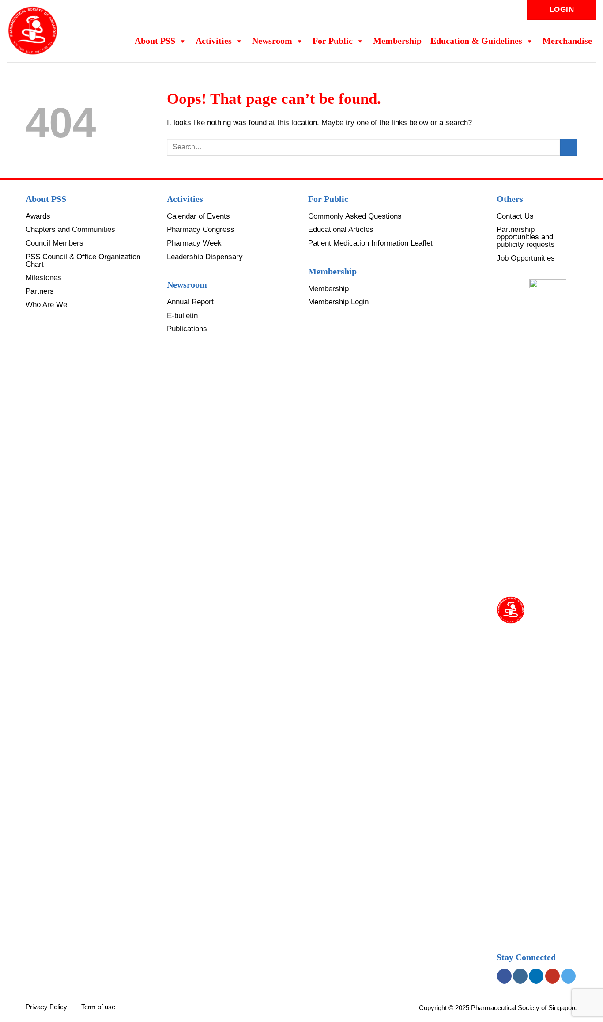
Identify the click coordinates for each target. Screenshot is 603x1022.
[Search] (483, 10)
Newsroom (272, 40)
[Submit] (568, 147)
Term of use (98, 1007)
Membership (397, 40)
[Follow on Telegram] (568, 976)
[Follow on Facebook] (504, 976)
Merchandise (567, 40)
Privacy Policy (46, 1007)
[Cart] (497, 10)
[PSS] (48, 30)
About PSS (155, 40)
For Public (333, 40)
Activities (214, 40)
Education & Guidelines (476, 40)
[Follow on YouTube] (552, 976)
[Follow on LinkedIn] (536, 976)
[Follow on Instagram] (520, 976)
